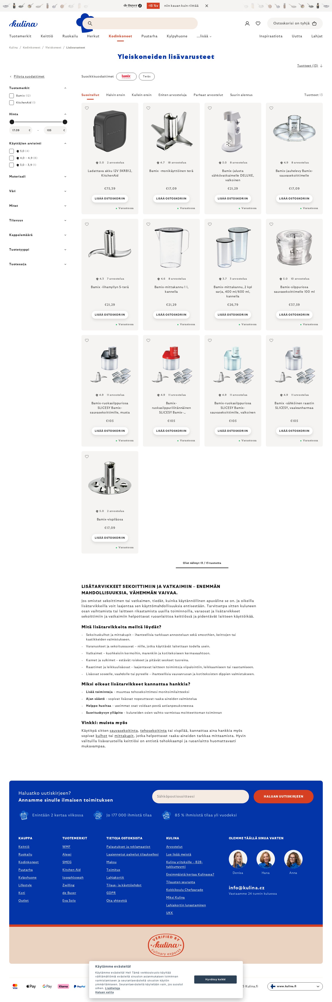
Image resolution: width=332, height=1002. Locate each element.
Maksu (111, 862)
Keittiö (24, 846)
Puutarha (25, 869)
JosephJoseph (73, 877)
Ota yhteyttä (116, 900)
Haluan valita (104, 992)
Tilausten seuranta (180, 882)
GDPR (111, 892)
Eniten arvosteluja (173, 95)
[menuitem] (20, 37)
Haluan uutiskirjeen (283, 796)
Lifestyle (25, 885)
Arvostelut (174, 846)
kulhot (101, 736)
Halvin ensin (115, 95)
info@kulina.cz (247, 888)
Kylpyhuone (27, 877)
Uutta (297, 36)
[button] (202, 96)
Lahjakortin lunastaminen (186, 905)
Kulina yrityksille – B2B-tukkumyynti (184, 864)
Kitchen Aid (71, 869)
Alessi (66, 854)
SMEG (66, 862)
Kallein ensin (141, 95)
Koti (21, 892)
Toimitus (113, 869)
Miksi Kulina (175, 897)
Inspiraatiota (271, 36)
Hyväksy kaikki (215, 979)
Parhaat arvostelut (208, 95)
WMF (66, 846)
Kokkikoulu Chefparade (184, 889)
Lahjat (317, 36)
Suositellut (90, 95)
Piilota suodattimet (29, 76)
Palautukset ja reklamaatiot (128, 846)
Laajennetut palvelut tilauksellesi (132, 854)
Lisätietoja (112, 988)
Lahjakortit (115, 877)
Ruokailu (25, 854)
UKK (169, 912)
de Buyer (69, 892)
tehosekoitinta (153, 731)
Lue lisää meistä (178, 854)
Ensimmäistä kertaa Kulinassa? (190, 874)
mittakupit (124, 736)
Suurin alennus (241, 95)
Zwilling (68, 885)
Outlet (23, 900)
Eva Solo (69, 900)
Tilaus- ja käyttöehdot (124, 885)
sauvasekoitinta (124, 731)
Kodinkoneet (28, 862)
